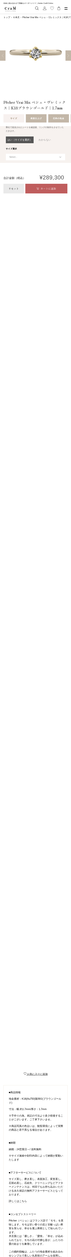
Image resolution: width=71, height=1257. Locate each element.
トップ (6, 17)
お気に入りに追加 (37, 1074)
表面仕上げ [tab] (36, 118)
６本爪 (16, 17)
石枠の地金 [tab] (58, 118)
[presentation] (11, 148)
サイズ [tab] (13, 118)
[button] (20, 139)
